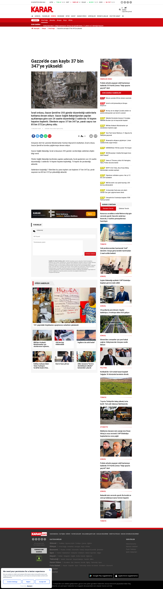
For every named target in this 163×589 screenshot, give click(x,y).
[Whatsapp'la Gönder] (45, 136)
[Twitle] (37, 136)
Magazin (67, 556)
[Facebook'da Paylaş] (33, 136)
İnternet (69, 559)
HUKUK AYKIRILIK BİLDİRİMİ (130, 534)
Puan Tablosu (131, 549)
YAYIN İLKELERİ (76, 534)
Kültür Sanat (115, 16)
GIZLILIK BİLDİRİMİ (102, 534)
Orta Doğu (44, 20)
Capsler (71, 565)
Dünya (53, 16)
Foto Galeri (55, 565)
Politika (61, 543)
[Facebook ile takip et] (128, 2)
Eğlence (89, 556)
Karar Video (81, 16)
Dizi (72, 562)
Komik (83, 562)
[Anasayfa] (32, 16)
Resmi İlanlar (102, 16)
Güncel (38, 16)
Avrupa (59, 20)
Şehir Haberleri (131, 552)
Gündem (67, 562)
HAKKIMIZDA (54, 534)
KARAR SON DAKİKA (39, 550)
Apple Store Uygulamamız (128, 576)
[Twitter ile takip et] (131, 2)
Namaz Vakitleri (132, 546)
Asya (65, 20)
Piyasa (63, 550)
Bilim (91, 559)
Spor (68, 16)
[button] (79, 136)
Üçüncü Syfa (69, 543)
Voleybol (74, 553)
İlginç (88, 562)
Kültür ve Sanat (92, 565)
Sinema (77, 562)
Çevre (84, 543)
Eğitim (89, 543)
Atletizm (81, 553)
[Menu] (122, 16)
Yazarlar (46, 16)
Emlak (68, 550)
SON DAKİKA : (36, 24)
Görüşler (92, 16)
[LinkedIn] (41, 136)
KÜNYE (68, 534)
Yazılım (86, 559)
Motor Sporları (90, 553)
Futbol (59, 553)
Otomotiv (75, 550)
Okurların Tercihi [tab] (108, 208)
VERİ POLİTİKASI (114, 534)
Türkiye (78, 543)
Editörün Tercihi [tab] (124, 208)
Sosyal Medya (78, 559)
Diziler (60, 556)
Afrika (70, 20)
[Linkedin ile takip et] (42, 539)
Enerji (82, 550)
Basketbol (66, 553)
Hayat (73, 16)
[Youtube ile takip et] (122, 2)
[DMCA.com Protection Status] (39, 558)
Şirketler (100, 550)
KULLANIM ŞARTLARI (88, 534)
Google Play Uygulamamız (102, 576)
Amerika (52, 20)
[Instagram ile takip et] (45, 539)
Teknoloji (54, 559)
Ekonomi (60, 16)
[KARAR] (42, 9)
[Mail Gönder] (49, 136)
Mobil (63, 559)
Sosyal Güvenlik (90, 550)
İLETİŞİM (62, 534)
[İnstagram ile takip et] (125, 2)
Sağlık (73, 556)
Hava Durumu (131, 544)
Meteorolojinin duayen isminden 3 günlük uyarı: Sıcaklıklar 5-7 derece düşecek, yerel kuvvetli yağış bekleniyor (79, 24)
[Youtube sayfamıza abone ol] (39, 539)
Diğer (99, 553)
